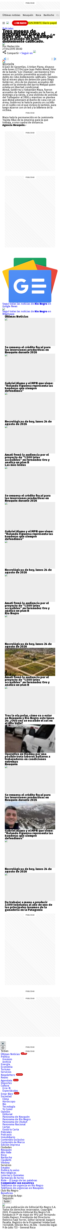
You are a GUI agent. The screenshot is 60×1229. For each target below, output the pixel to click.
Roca (38, 15)
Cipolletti (6, 1160)
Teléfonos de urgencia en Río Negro (22, 1185)
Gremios (7, 1059)
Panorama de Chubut (14, 1121)
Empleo (5, 1167)
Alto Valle (6, 1152)
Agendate (9, 1080)
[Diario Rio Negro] (3, 1204)
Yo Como (7, 1109)
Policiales (7, 28)
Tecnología (8, 1106)
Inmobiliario (8, 1137)
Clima (5, 1099)
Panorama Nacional (13, 1124)
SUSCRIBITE (42, 22)
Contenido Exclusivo (12, 1139)
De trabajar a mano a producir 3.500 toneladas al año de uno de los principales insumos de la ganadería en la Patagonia (28, 906)
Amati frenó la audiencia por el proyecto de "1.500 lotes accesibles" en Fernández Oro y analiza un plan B (27, 458)
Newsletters (11, 1075)
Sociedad (6, 1096)
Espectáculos (10, 1090)
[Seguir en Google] (3, 61)
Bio (4, 1104)
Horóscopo (8, 1101)
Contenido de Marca (13, 1142)
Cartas (6, 1127)
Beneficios (7, 1193)
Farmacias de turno (12, 1177)
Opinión (5, 1111)
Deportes (6, 1083)
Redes (4, 1077)
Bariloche (49, 15)
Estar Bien (10, 1093)
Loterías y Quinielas (12, 1175)
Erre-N (6, 1088)
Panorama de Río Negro (16, 1119)
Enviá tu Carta (10, 1129)
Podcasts (6, 1134)
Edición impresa (10, 1144)
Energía (5, 1064)
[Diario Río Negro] (7, 22)
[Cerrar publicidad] (3, 1044)
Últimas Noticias (13, 1054)
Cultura (5, 1085)
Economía (6, 1066)
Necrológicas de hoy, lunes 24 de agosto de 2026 (28, 423)
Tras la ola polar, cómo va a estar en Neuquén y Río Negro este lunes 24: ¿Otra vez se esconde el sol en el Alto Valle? (29, 719)
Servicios (6, 1071)
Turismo (5, 1069)
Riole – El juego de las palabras (19, 1180)
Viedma (5, 1162)
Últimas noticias (11, 15)
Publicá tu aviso (10, 1170)
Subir (7, 1201)
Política (5, 1056)
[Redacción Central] (3, 43)
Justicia (6, 1061)
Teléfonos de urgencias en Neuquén (22, 1188)
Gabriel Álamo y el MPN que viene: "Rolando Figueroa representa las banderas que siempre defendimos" (29, 387)
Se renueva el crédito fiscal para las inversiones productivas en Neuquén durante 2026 (28, 350)
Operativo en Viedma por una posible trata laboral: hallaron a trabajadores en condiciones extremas (27, 757)
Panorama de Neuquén (16, 1116)
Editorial (7, 1114)
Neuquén (28, 15)
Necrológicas (8, 1172)
